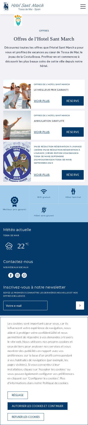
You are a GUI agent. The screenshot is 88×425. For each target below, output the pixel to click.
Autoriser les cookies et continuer (37, 406)
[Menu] (81, 6)
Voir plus (42, 101)
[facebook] (10, 275)
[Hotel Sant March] (24, 11)
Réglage (18, 395)
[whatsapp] (24, 275)
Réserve (72, 101)
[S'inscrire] (80, 305)
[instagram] (17, 275)
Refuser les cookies (26, 416)
